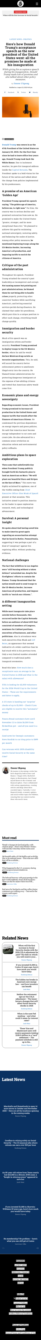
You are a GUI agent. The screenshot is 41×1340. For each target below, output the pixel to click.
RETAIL (20, 1283)
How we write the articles (20, 1310)
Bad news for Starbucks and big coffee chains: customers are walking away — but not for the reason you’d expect (20, 891)
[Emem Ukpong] (5, 784)
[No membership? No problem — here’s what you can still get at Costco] (20, 1227)
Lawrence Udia (12, 884)
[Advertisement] (20, 30)
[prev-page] (3, 1248)
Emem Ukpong (21, 83)
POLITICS (21, 1269)
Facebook (11, 92)
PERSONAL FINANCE (20, 1272)
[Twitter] (18, 92)
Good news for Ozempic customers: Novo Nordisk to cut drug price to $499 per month (20, 739)
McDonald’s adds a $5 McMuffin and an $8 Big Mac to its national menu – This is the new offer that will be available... (20, 858)
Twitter (23, 92)
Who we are (20, 1306)
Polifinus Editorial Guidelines (20, 1313)
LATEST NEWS (21, 1265)
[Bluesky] (30, 92)
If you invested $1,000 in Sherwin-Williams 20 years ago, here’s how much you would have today (20, 1209)
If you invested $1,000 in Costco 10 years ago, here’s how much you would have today (26, 968)
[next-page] (37, 1248)
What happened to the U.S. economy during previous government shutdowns (19, 869)
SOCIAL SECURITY (20, 1279)
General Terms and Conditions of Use (21, 1333)
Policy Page (20, 1329)
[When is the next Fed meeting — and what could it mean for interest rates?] (8, 1017)
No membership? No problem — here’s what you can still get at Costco (20, 1239)
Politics (27, 39)
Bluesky (35, 92)
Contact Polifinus (21, 1303)
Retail (4, 851)
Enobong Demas (12, 863)
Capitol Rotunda (20, 169)
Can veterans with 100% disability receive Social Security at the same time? (18, 753)
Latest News (15, 39)
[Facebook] (5, 92)
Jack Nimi (10, 851)
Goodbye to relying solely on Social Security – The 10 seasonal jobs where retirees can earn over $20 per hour (20, 1142)
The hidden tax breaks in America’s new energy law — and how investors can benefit (26, 983)
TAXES (20, 1276)
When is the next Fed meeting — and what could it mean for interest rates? (26, 1017)
